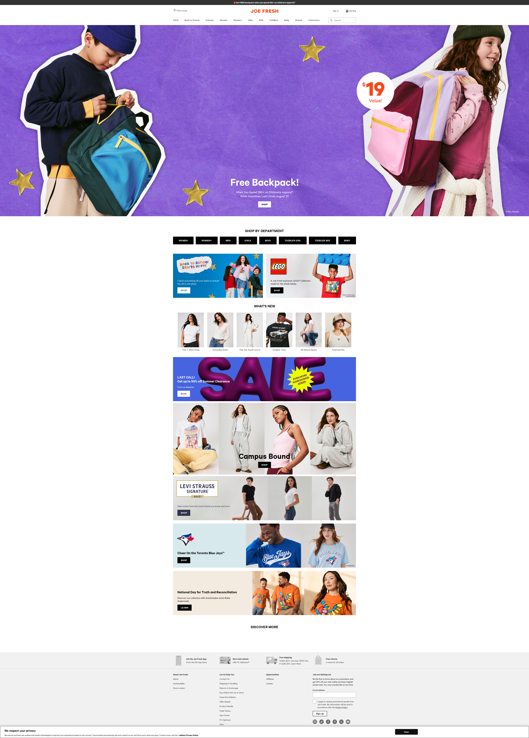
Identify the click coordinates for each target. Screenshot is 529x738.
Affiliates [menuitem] (270, 678)
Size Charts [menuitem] (225, 715)
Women (223, 19)
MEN (228, 240)
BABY (347, 240)
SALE (176, 19)
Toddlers (273, 19)
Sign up (320, 713)
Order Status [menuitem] (225, 710)
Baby (286, 19)
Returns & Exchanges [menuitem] (229, 688)
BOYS (268, 240)
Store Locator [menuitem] (179, 688)
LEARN (184, 607)
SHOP (264, 204)
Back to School (192, 19)
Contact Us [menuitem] (225, 678)
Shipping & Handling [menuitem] (228, 683)
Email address (319, 690)
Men (250, 19)
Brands (298, 19)
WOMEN (183, 240)
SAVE (184, 393)
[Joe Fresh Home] (264, 11)
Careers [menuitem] (269, 683)
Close (406, 731)
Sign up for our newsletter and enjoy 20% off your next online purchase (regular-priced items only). (264, 2)
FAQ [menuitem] (221, 724)
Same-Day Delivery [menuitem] (228, 697)
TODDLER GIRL (293, 240)
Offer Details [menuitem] (225, 701)
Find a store (182, 10)
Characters (314, 19)
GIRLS (248, 240)
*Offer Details (512, 211)
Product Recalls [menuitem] (226, 706)
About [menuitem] (175, 678)
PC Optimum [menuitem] (225, 719)
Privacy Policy (341, 707)
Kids (261, 19)
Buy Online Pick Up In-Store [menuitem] (232, 692)
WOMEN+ (207, 240)
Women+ (238, 19)
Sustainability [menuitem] (179, 683)
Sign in (336, 10)
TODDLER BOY (322, 240)
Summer (210, 19)
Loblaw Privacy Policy (188, 735)
